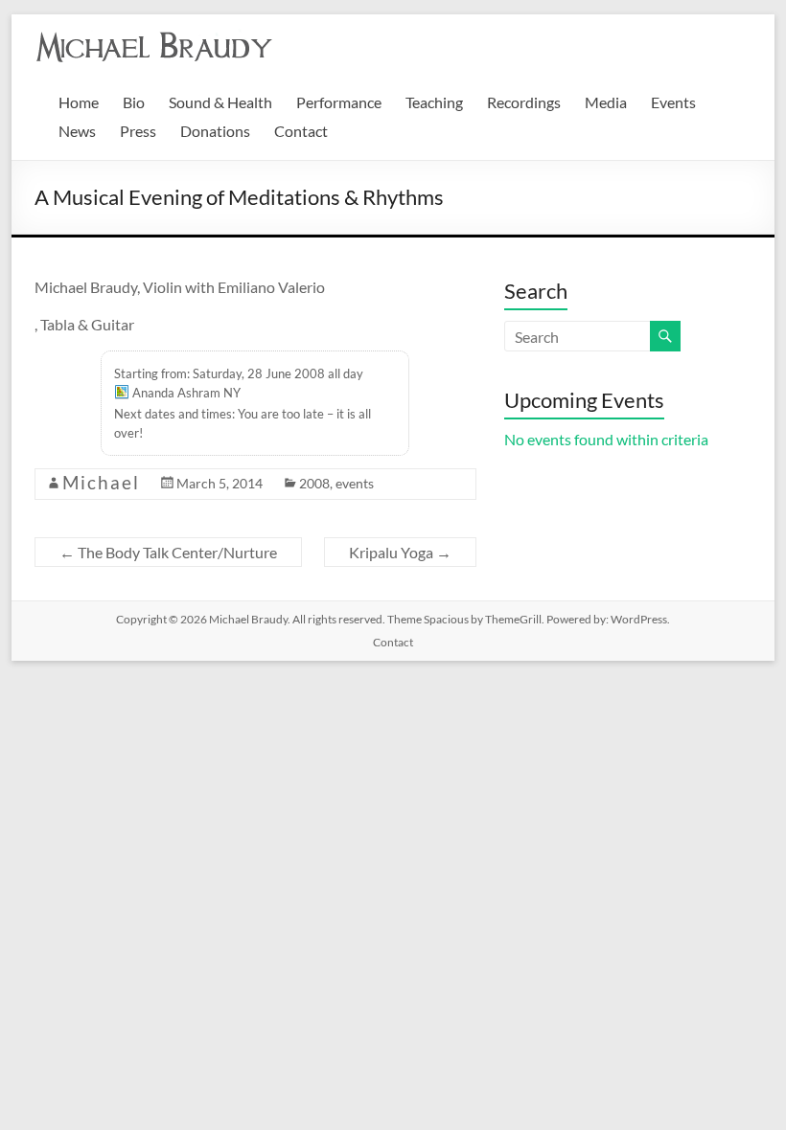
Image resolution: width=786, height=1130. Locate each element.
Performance (338, 102)
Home (78, 102)
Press (138, 131)
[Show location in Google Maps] (121, 394)
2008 (314, 483)
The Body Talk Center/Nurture (168, 552)
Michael (101, 482)
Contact (301, 131)
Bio (134, 102)
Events (673, 102)
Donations (215, 131)
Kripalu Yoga (400, 552)
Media (606, 102)
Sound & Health (220, 102)
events (354, 483)
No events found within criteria (606, 439)
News (77, 131)
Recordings (524, 102)
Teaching (434, 102)
